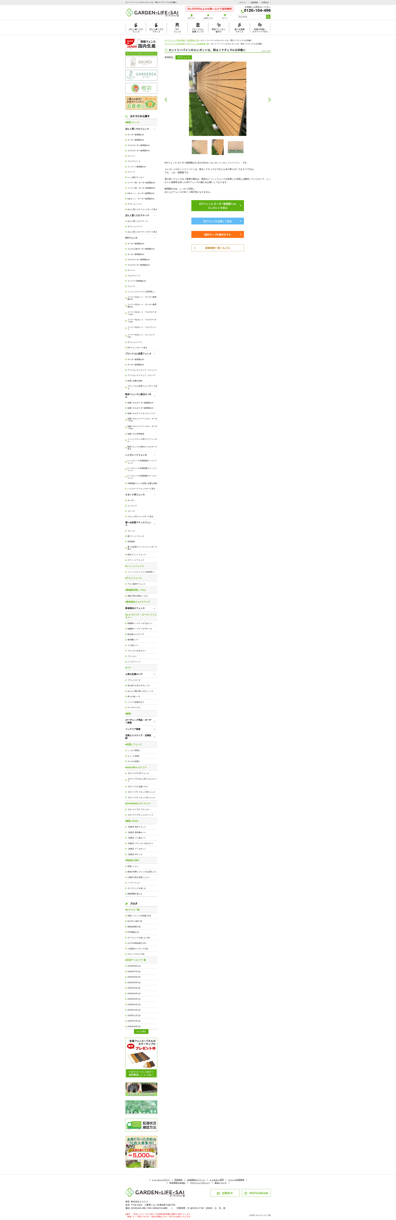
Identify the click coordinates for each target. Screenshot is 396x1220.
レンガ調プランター (135, 177)
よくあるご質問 (217, 1180)
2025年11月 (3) (133, 1015)
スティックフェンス (135, 560)
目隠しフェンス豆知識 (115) (139, 916)
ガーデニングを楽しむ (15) (138, 938)
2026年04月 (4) (133, 988)
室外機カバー (133, 640)
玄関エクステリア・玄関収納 (138, 736)
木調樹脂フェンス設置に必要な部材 (142, 483)
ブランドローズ (133, 680)
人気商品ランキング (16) (137, 949)
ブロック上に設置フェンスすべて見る (142, 387)
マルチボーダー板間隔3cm (138, 151)
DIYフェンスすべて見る (137, 348)
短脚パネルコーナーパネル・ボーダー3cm (142, 427)
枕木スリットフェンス (136, 555)
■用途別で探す (132, 860)
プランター (132, 656)
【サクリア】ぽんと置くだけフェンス (142, 780)
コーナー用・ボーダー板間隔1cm (141, 183)
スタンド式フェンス (135, 494)
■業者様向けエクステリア (137, 602)
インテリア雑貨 (132, 729)
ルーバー (131, 156)
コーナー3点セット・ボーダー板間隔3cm (141, 305)
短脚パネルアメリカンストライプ (141, 413)
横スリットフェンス (135, 536)
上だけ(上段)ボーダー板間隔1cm (141, 249)
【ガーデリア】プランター (138, 809)
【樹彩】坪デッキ (134, 854)
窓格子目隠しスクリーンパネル (260, 30)
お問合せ (265, 2)
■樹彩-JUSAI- (132, 821)
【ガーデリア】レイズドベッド (140, 815)
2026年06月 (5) (133, 977)
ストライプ (132, 506)
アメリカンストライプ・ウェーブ (141, 375)
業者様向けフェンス (135, 608)
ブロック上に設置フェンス (198, 30)
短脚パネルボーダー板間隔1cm (140, 403)
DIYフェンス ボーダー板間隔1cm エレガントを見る (217, 206)
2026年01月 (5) (133, 1004)
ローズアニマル (133, 707)
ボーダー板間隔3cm (135, 140)
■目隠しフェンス (133, 744)
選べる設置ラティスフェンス (138, 523)
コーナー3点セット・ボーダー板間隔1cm (141, 298)
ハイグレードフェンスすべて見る (141, 489)
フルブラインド (133, 161)
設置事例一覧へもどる (217, 248)
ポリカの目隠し (133, 761)
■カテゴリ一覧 (132, 909)
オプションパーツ (134, 204)
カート (225, 18)
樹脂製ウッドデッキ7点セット (140, 623)
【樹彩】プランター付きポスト (140, 843)
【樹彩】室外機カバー (136, 832)
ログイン (243, 2)
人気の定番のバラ (134, 674)
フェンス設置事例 (236, 1180)
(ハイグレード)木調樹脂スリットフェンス (142, 469)
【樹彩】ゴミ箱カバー (136, 838)
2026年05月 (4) (133, 982)
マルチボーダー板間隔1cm (138, 145)
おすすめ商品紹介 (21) (136, 943)
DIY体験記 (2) (133, 932)
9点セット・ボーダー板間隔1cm (140, 193)
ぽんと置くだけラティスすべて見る (142, 232)
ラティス (131, 511)
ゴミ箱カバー (133, 645)
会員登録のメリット (196, 1180)
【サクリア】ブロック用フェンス (141, 792)
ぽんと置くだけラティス (156, 30)
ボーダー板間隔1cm (135, 135)
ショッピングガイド (161, 1180)
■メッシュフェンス (134, 566)
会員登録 (254, 2)
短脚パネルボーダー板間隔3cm (140, 408)
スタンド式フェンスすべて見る (140, 516)
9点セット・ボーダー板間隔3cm (140, 199)
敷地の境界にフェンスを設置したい (142, 872)
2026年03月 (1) (133, 993)
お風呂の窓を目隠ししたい (138, 877)
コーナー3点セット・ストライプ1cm (141, 336)
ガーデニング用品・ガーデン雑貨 (138, 721)
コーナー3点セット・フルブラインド (141, 328)
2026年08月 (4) (133, 966)
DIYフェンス (177, 30)
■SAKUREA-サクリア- (136, 767)
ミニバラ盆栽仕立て (135, 702)
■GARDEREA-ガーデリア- (138, 803)
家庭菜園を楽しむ (134, 894)
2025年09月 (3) (133, 1026)
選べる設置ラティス (240, 30)
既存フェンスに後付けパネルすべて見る (142, 448)
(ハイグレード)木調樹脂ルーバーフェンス (142, 462)
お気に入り (208, 18)
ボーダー (131, 500)
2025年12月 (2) (133, 1010)
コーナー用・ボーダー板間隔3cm (141, 188)
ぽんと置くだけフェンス (136, 30)
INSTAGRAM (258, 1193)
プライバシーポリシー (200, 1183)
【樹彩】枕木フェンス (136, 827)
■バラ (128, 667)
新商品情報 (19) (134, 927)
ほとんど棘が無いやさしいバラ (140, 691)
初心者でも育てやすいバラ (138, 685)
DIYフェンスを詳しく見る (217, 221)
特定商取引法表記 (177, 1183)
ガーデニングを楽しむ (136, 888)
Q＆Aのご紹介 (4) (134, 921)
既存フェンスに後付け (219, 30)
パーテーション (133, 883)
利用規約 (178, 1180)
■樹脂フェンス (132, 122)
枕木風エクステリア (135, 634)
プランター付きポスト (136, 651)
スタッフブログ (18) (135, 954)
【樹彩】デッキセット (136, 849)
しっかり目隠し (133, 750)
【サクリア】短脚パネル (137, 787)
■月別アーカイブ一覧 (135, 960)
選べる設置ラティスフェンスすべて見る (142, 548)
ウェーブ (131, 172)
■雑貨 (128, 713)
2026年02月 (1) (133, 999)
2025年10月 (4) (133, 1021)
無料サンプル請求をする (217, 234)
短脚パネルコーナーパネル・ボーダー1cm (142, 420)
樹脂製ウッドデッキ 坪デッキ (139, 629)
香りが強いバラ (133, 696)
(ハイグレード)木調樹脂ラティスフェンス (142, 477)
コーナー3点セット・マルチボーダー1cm (141, 313)
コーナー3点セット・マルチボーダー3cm (141, 321)
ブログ (133, 903)
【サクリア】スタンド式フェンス (141, 798)
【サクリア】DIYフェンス (138, 773)
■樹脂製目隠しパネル (135, 590)
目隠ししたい (133, 866)
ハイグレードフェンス (136, 455)
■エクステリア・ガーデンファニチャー (141, 616)
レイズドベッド (133, 662)
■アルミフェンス (133, 578)
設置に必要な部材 (134, 381)
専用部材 (131, 542)
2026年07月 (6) (133, 971)
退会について (221, 1183)
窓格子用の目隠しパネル (137, 596)
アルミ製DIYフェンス (136, 584)
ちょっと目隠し (133, 756)
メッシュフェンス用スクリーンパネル (142, 440)
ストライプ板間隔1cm (136, 167)
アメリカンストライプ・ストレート (142, 370)
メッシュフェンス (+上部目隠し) (140, 292)
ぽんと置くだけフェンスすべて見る (142, 209)
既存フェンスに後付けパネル (138, 395)
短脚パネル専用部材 (135, 434)
